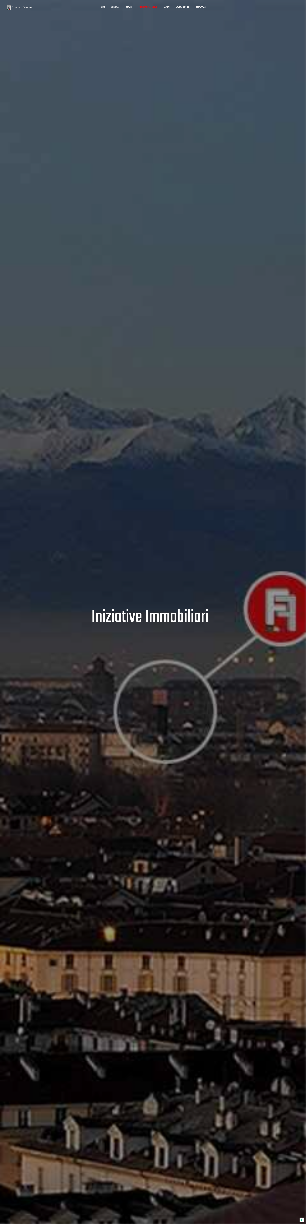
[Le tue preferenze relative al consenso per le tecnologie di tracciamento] (302, 1220)
